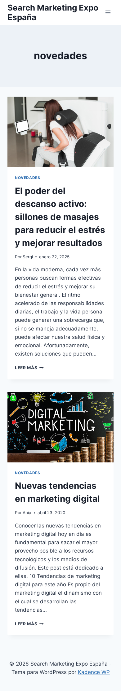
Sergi (28, 256)
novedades (27, 177)
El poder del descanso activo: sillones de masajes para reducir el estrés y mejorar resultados (60, 217)
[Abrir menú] (108, 12)
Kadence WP (94, 672)
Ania (27, 512)
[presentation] (60, 132)
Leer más (29, 367)
